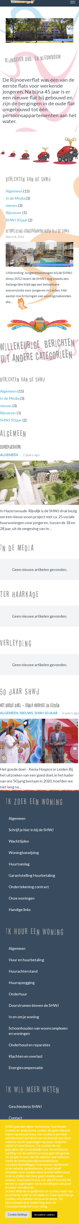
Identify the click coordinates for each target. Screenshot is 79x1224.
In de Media (15, 198)
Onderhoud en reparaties (29, 1044)
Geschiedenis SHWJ (25, 1106)
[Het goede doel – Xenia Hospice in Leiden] (39, 741)
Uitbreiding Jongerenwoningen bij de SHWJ (38, 231)
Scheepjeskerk (10, 447)
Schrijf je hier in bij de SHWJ (31, 829)
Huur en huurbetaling (26, 959)
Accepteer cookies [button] (44, 1214)
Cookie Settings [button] (17, 1214)
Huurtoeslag (19, 864)
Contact (15, 1118)
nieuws (11, 205)
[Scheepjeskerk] (39, 483)
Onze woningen (22, 898)
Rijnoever (14, 212)
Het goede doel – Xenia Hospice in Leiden (29, 705)
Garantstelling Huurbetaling (32, 875)
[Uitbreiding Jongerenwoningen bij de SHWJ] (39, 254)
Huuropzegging (22, 982)
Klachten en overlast (26, 1056)
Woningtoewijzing (24, 852)
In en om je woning (24, 1016)
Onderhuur (18, 994)
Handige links (20, 909)
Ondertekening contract (29, 886)
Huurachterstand (23, 971)
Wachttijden (19, 841)
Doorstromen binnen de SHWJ (34, 1005)
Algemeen (14, 191)
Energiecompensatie (26, 1067)
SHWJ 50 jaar (16, 220)
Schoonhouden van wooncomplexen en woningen (38, 1031)
